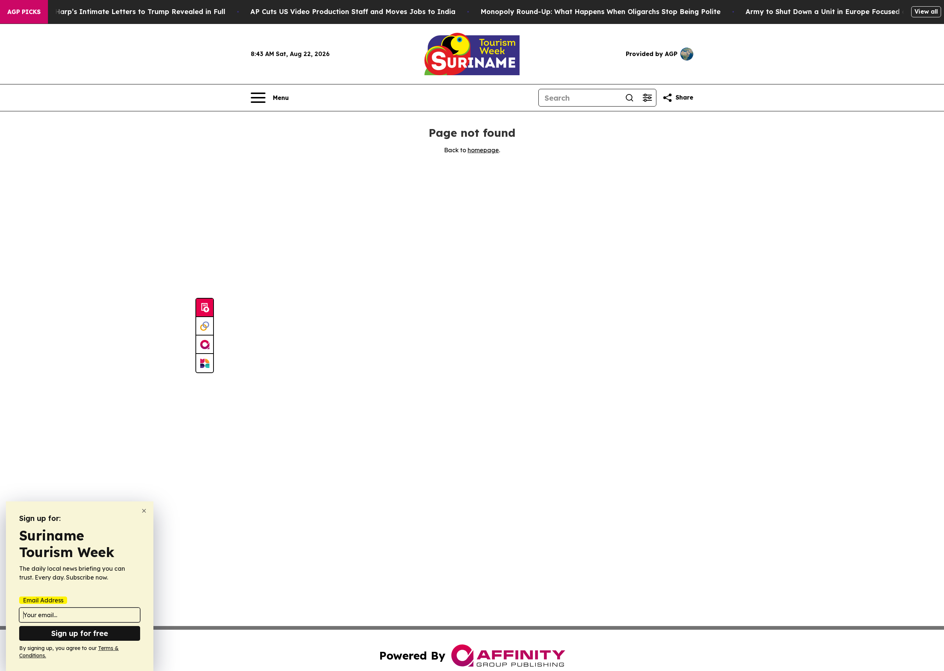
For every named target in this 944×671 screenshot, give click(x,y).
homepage (483, 150)
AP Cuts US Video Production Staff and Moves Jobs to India (352, 11)
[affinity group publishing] (204, 345)
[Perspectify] (204, 326)
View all (926, 11)
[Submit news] (204, 308)
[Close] (144, 510)
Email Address (43, 600)
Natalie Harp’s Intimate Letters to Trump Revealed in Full (126, 11)
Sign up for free (79, 633)
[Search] (629, 97)
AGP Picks (24, 11)
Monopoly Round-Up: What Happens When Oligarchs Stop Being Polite (600, 11)
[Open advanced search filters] (647, 97)
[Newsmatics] (204, 363)
